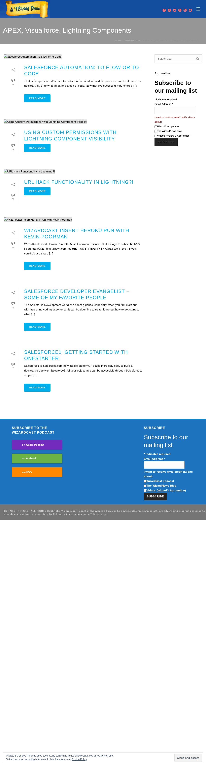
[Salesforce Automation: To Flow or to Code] (75, 56)
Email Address (163, 104)
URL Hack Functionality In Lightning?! (78, 182)
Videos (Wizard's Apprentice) (173, 135)
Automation (132, 40)
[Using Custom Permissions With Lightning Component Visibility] (75, 121)
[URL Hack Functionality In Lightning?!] (75, 171)
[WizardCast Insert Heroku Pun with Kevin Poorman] (75, 219)
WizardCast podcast (168, 126)
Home (118, 40)
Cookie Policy (79, 759)
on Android (29, 458)
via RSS (27, 472)
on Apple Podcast (33, 444)
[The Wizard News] (25, 9)
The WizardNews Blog (169, 131)
